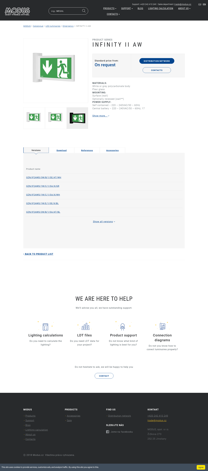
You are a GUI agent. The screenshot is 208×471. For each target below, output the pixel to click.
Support (126, 8)
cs (199, 4)
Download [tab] (62, 150)
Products (108, 8)
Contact (104, 376)
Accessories (73, 415)
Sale (69, 420)
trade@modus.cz (182, 4)
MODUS (27, 26)
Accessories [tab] (112, 150)
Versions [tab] (36, 150)
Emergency (68, 26)
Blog (140, 8)
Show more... (100, 115)
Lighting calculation (160, 8)
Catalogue (38, 26)
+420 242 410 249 (158, 415)
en (204, 4)
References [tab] (87, 150)
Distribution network (157, 61)
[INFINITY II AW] (55, 70)
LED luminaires (53, 26)
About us (183, 8)
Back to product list (38, 254)
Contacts (112, 14)
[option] (55, 70)
